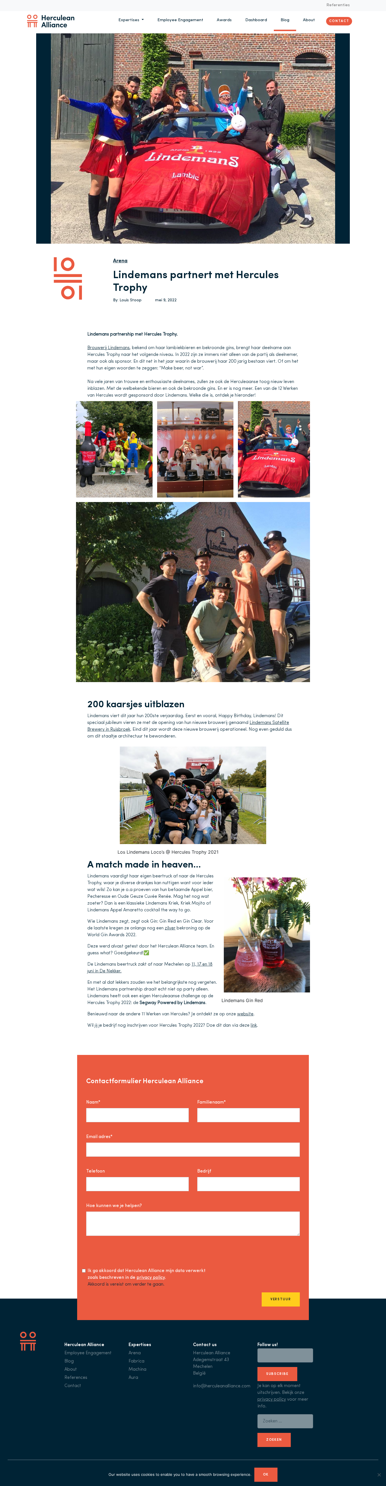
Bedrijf (204, 1171)
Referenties (338, 5)
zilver (170, 928)
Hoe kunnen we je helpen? (114, 1206)
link (254, 1025)
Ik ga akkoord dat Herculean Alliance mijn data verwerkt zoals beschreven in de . (146, 1274)
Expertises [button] (129, 20)
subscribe (277, 1374)
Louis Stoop (131, 300)
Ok (266, 1474)
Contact (339, 21)
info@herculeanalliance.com (221, 1386)
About (309, 20)
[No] (379, 1475)
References (75, 1377)
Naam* (93, 1102)
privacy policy (150, 1277)
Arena (120, 261)
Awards (224, 20)
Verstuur (280, 1299)
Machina (137, 1369)
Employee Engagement (180, 20)
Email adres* (99, 1137)
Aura (133, 1377)
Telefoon (95, 1171)
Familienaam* (211, 1102)
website (245, 1014)
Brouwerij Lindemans (108, 348)
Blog (285, 20)
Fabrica (136, 1361)
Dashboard (256, 20)
